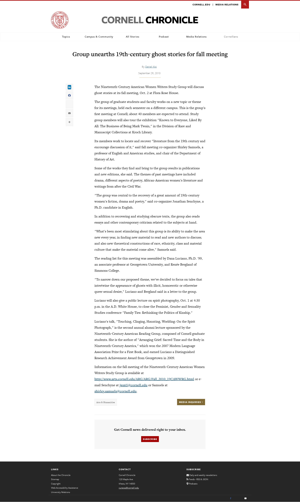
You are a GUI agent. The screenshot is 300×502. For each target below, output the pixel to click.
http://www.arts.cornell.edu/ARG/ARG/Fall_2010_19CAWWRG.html (144, 379)
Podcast (164, 36)
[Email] (245, 498)
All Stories (132, 36)
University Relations (60, 492)
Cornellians (231, 36)
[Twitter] (238, 498)
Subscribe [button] (150, 439)
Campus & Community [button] (99, 36)
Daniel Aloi (151, 66)
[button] (245, 5)
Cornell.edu (201, 4)
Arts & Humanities (105, 402)
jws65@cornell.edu (133, 385)
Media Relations (227, 4)
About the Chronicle (60, 475)
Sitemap (55, 479)
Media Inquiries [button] (190, 402)
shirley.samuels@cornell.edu (115, 391)
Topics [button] (66, 36)
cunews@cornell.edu (129, 487)
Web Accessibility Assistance (64, 487)
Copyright (56, 483)
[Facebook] (230, 498)
